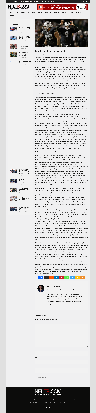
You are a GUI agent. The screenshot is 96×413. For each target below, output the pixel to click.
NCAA (33, 12)
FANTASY (23, 12)
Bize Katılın (54, 399)
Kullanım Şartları (41, 399)
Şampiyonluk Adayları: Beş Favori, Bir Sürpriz (25, 181)
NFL (18, 12)
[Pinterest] (61, 277)
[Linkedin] (56, 277)
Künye (31, 399)
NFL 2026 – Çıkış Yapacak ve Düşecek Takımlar (24, 37)
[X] (46, 277)
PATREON (11, 15)
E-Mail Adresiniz (39, 357)
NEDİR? (64, 12)
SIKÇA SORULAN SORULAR (26, 1)
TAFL (29, 12)
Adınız (37, 349)
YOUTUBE (42, 1)
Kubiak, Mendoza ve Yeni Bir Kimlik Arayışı (24, 208)
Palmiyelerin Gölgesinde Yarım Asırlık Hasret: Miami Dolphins (24, 199)
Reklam (76, 399)
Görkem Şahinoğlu (40, 54)
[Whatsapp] (66, 277)
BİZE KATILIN (16, 1)
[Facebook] (40, 277)
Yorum (36, 322)
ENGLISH (10, 1)
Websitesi (37, 366)
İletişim (63, 399)
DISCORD (36, 1)
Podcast (26, 23)
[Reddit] (51, 277)
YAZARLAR (48, 12)
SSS (70, 399)
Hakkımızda (22, 399)
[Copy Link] (77, 277)
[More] (82, 277)
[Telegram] (72, 277)
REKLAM (52, 1)
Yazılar (15, 23)
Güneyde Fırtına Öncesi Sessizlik (23, 45)
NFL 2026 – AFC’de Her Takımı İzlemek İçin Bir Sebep (24, 29)
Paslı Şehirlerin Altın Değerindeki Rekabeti (24, 189)
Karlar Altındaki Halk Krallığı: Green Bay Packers (24, 54)
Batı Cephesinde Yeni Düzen (25, 62)
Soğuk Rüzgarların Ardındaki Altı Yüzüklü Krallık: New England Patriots (24, 171)
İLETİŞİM (47, 1)
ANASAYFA (12, 12)
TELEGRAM (78, 12)
